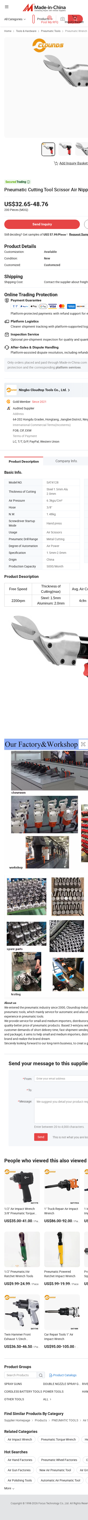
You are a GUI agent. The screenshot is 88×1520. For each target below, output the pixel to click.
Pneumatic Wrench (76, 31)
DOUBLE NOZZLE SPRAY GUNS (62, 1384)
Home (7, 31)
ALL (45, 1399)
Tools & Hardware (26, 31)
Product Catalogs (64, 1375)
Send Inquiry (42, 224)
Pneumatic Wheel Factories (59, 1460)
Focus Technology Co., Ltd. (54, 1503)
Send (41, 1137)
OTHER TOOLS (14, 1399)
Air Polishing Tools (20, 1480)
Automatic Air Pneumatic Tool (60, 1480)
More (8, 1488)
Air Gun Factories (19, 1470)
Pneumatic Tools (50, 31)
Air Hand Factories (20, 1460)
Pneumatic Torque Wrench (58, 1439)
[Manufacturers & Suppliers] (44, 7)
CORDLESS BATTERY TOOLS (23, 1391)
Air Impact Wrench (20, 1439)
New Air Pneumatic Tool (55, 1470)
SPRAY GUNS (13, 1384)
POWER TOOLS (53, 1391)
